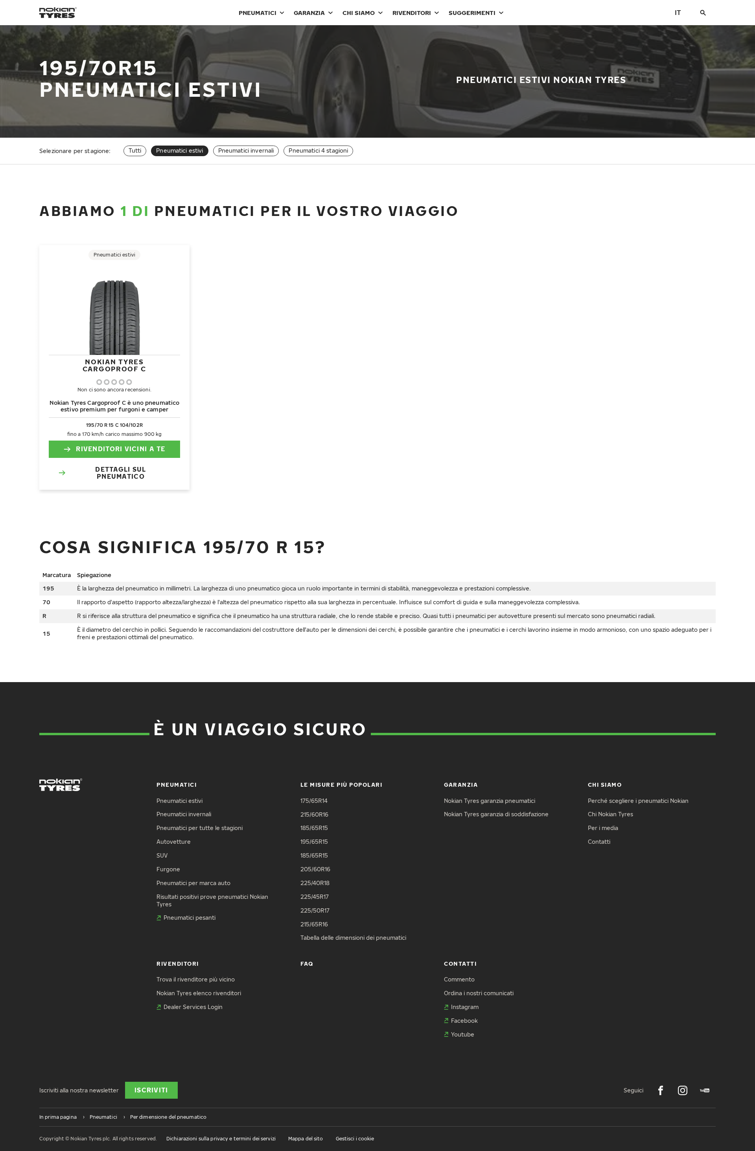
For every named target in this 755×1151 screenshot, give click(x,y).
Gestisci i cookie (355, 1139)
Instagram (465, 1006)
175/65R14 (314, 800)
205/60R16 (315, 869)
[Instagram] (683, 1090)
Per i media (603, 828)
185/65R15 (314, 828)
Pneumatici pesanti (189, 917)
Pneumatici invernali (246, 150)
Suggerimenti (472, 12)
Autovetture (174, 841)
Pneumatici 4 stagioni (318, 150)
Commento (459, 979)
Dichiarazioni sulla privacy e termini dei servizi (221, 1139)
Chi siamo (359, 12)
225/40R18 (315, 883)
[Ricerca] (703, 12)
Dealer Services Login (193, 1006)
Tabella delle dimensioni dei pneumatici (353, 937)
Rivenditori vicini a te (120, 449)
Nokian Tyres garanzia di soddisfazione (496, 814)
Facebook (464, 1020)
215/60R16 (314, 814)
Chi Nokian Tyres (610, 814)
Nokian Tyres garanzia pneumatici (489, 800)
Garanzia (309, 12)
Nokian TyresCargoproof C (114, 365)
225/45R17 (314, 896)
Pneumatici (257, 12)
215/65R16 (314, 924)
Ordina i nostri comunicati (479, 993)
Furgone (168, 869)
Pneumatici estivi (180, 800)
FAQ (306, 963)
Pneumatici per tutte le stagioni (200, 828)
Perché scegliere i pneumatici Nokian (638, 800)
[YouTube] (705, 1090)
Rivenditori (411, 12)
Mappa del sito (305, 1139)
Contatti (599, 841)
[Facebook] (661, 1090)
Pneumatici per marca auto (193, 883)
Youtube (462, 1034)
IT (678, 12)
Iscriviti (151, 1090)
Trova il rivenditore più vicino (196, 979)
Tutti (135, 150)
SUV (162, 855)
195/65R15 (314, 841)
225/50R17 (315, 910)
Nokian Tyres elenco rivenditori (199, 993)
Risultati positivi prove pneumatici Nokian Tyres (212, 900)
